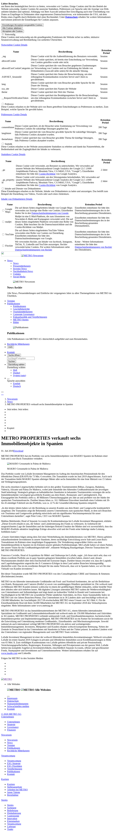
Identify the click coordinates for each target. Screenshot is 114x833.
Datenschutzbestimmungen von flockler (33, 249)
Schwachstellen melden (18, 706)
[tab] (57, 45)
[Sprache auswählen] (8, 378)
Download (18, 451)
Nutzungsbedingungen (17, 703)
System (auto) (19, 375)
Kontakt (11, 709)
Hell (15, 370)
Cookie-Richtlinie (47, 174)
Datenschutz (13, 701)
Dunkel (16, 372)
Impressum (12, 698)
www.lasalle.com (9, 653)
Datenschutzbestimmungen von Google (49, 213)
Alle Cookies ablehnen (12, 28)
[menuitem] (63, 370)
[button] (10, 260)
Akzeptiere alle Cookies (12, 31)
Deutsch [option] (17, 386)
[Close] (8, 696)
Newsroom (38, 255)
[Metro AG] (17, 255)
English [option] (16, 383)
